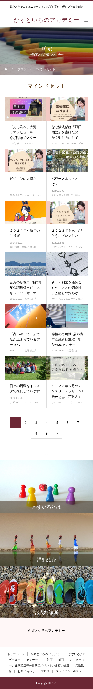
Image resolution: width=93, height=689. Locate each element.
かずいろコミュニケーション (67, 247)
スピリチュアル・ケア (22, 143)
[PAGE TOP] (46, 454)
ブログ (45, 671)
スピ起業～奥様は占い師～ (66, 195)
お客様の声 (31, 298)
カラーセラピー (75, 143)
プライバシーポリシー (70, 671)
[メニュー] (86, 20)
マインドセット (33, 195)
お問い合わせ (26, 671)
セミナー (32, 659)
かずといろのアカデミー (46, 654)
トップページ (16, 654)
